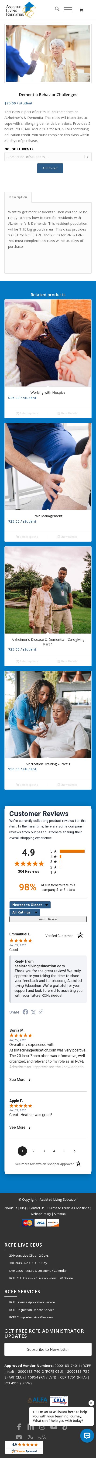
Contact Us (37, 1208)
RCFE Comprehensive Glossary (31, 1317)
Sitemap (60, 1214)
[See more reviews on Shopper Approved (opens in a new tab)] (41, 1012)
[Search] (54, 9)
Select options (28, 413)
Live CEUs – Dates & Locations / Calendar (38, 1270)
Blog (23, 1208)
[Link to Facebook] (19, 1426)
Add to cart (50, 168)
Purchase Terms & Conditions (68, 1208)
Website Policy (41, 1214)
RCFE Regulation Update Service (31, 1310)
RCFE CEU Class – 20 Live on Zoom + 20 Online (41, 1278)
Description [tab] (18, 197)
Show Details (68, 413)
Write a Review (48, 919)
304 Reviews (33, 871)
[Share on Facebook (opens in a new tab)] (25, 1012)
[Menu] (65, 9)
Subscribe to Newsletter (48, 1349)
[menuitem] (54, 9)
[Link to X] (19, 1438)
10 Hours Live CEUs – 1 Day (28, 1263)
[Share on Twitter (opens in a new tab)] (33, 1012)
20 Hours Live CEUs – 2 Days (29, 1255)
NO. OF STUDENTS (18, 149)
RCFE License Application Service (32, 1302)
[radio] (68, 851)
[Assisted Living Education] (39, 9)
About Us (10, 1208)
